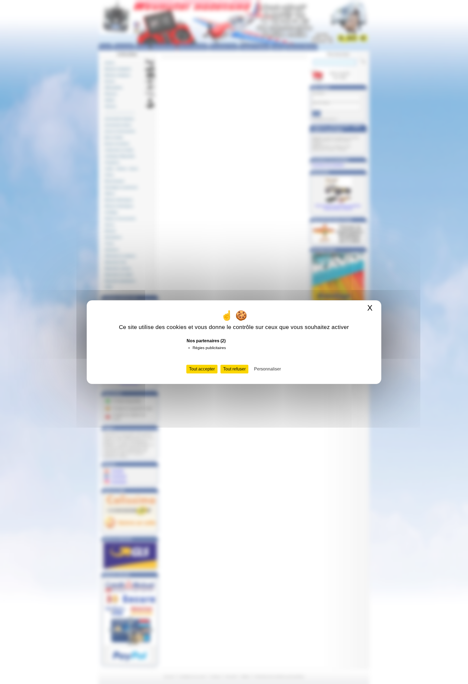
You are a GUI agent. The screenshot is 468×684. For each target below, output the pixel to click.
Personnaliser (267, 369)
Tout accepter (202, 369)
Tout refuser (234, 369)
